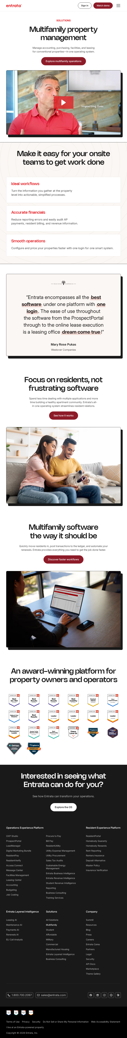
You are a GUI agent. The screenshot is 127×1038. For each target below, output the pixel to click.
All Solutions (52, 920)
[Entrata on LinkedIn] (97, 995)
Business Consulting (56, 892)
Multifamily (51, 924)
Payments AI (12, 929)
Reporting (51, 888)
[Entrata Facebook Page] (91, 995)
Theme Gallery (93, 973)
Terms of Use (13, 1021)
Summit (90, 920)
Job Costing (12, 894)
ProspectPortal (13, 841)
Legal (89, 954)
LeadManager (13, 845)
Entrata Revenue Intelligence (60, 878)
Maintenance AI (14, 924)
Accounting (12, 885)
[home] (14, 6)
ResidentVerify (13, 860)
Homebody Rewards (96, 845)
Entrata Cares (93, 944)
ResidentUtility (53, 845)
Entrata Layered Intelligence (60, 954)
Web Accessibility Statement (105, 1021)
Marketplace (92, 968)
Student (50, 929)
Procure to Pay (53, 836)
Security (90, 959)
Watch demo (103, 5)
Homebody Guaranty (96, 841)
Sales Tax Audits (54, 860)
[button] (118, 5)
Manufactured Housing (57, 949)
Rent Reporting (93, 850)
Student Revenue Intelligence (61, 883)
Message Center (14, 870)
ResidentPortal (93, 836)
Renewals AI (12, 934)
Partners (90, 949)
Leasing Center (14, 880)
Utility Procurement (55, 855)
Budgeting (11, 890)
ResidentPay (12, 855)
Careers (90, 939)
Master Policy (93, 865)
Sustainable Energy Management (56, 867)
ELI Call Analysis (14, 939)
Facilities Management (17, 875)
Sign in (84, 5)
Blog (88, 929)
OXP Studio (12, 836)
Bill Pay (49, 841)
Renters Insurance (95, 855)
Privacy (26, 1021)
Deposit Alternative (95, 860)
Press (89, 934)
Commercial (52, 944)
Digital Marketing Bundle (18, 850)
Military (49, 939)
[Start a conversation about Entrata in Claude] (118, 995)
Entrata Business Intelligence (60, 873)
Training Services (54, 897)
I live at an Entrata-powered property (25, 1027)
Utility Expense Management (60, 850)
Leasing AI (11, 920)
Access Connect (14, 865)
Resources (91, 924)
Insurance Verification (97, 870)
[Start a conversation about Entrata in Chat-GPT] (111, 995)
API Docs (90, 964)
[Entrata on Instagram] (104, 995)
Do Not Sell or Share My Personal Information (66, 1021)
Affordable (51, 934)
